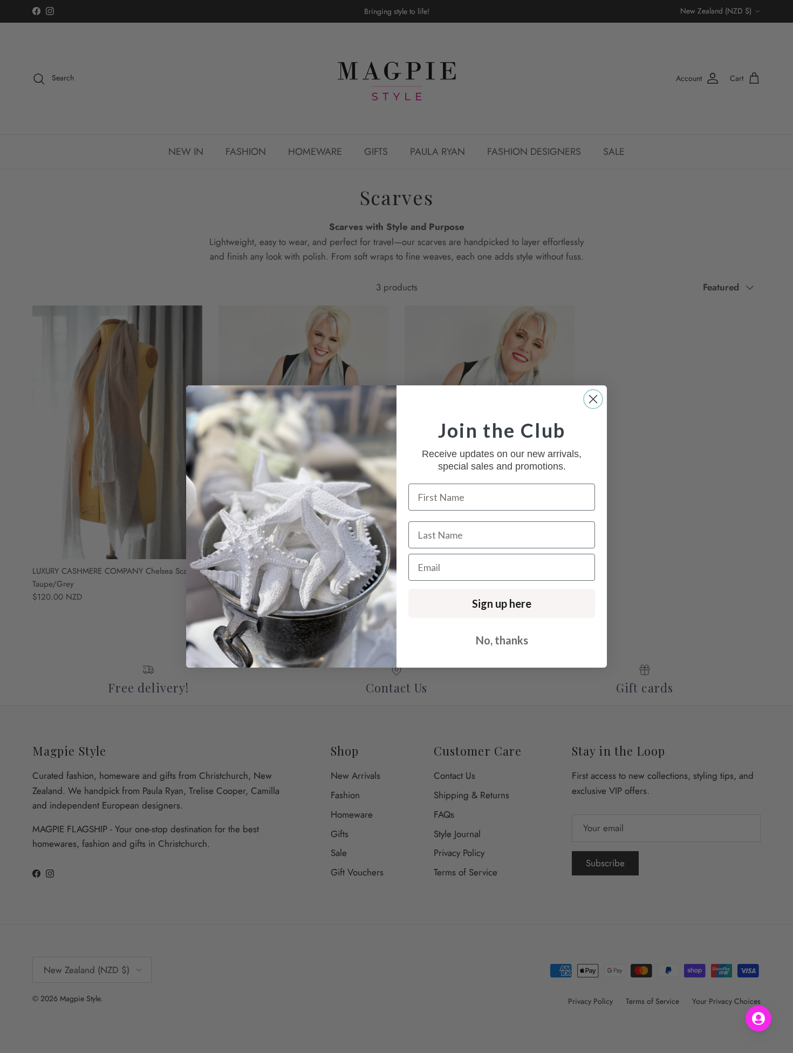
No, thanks (502, 640)
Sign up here (501, 603)
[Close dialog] (593, 399)
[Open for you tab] (758, 1018)
